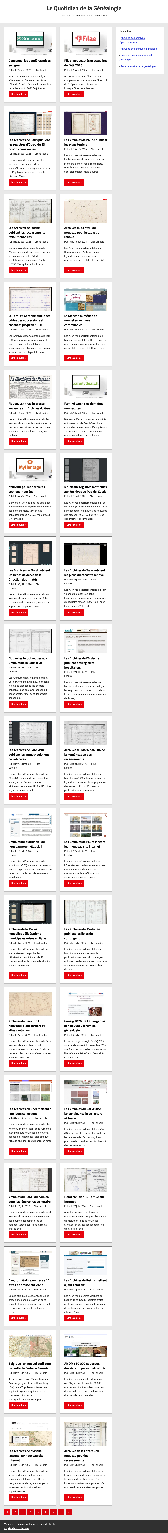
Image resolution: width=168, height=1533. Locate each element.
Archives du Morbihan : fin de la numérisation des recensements (84, 754)
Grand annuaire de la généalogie (138, 66)
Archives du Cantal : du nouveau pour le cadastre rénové (81, 232)
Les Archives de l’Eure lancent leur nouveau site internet (84, 844)
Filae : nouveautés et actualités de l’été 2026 (85, 63)
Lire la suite (17, 94)
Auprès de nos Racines (16, 1528)
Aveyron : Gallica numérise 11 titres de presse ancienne (29, 1282)
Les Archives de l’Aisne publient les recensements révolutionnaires (27, 232)
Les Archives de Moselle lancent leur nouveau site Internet (26, 1455)
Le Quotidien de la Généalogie (84, 7)
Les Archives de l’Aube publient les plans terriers (85, 142)
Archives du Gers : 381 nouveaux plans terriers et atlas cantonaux (27, 1025)
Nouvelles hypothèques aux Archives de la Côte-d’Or (28, 660)
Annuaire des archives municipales (140, 48)
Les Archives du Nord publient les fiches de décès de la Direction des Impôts (29, 575)
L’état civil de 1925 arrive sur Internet (84, 1199)
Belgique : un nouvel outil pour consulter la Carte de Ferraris (30, 1366)
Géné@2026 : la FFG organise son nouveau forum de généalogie (84, 1025)
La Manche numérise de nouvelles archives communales (80, 320)
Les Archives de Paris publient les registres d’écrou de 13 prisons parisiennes (29, 144)
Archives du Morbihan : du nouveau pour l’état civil (27, 844)
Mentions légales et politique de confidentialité (29, 1524)
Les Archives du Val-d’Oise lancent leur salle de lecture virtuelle (83, 1113)
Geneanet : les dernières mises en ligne (30, 63)
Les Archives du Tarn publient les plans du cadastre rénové (84, 572)
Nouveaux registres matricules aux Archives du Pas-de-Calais (85, 489)
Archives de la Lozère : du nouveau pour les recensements (81, 1455)
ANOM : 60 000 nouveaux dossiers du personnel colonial (85, 1366)
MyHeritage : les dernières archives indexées (27, 489)
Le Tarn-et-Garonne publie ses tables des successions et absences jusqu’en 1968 (29, 320)
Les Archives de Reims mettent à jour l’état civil (85, 1282)
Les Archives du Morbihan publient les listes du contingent (82, 933)
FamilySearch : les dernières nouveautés (83, 406)
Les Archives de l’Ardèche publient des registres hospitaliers (81, 663)
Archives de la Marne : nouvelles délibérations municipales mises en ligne (27, 933)
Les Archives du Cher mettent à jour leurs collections (30, 1111)
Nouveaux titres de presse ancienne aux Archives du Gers (30, 406)
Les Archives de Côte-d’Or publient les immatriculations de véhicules (29, 754)
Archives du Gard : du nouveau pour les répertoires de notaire (30, 1199)
